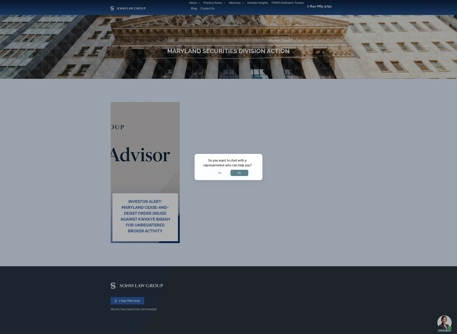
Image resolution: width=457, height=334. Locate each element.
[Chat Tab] (228, 167)
